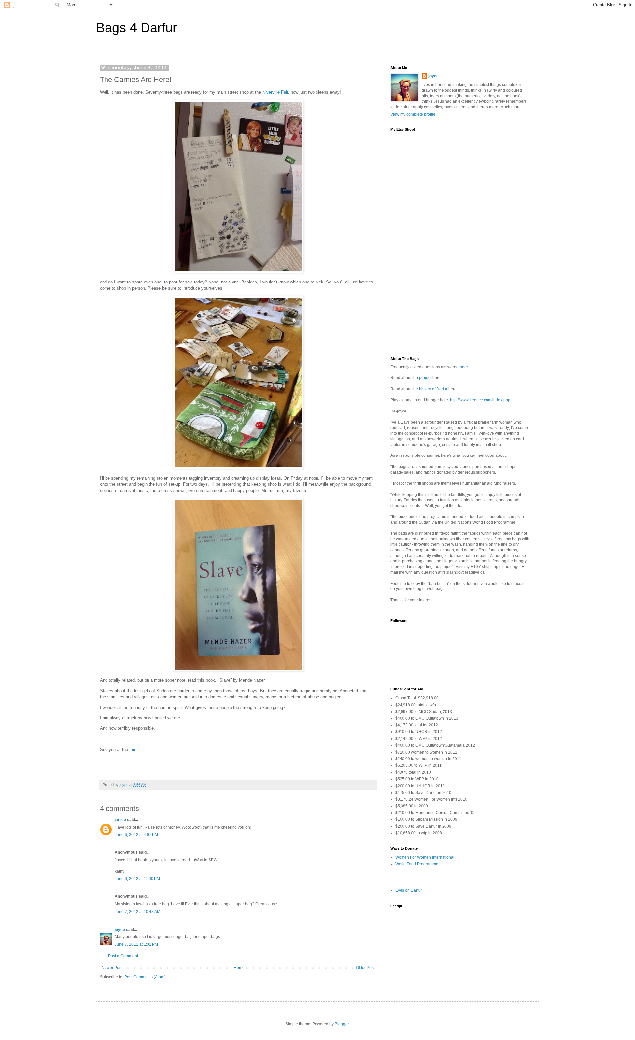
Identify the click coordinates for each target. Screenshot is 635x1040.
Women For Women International (424, 857)
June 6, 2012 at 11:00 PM (137, 878)
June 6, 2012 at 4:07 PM (136, 834)
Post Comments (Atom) (145, 977)
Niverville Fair (275, 92)
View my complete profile (412, 114)
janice (120, 819)
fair (132, 749)
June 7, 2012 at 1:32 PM (136, 944)
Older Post (365, 967)
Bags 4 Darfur (136, 28)
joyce (120, 929)
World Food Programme (416, 864)
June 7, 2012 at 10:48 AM (137, 911)
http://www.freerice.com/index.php (480, 400)
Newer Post (112, 967)
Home (239, 967)
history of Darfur (433, 389)
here (464, 367)
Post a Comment (123, 956)
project (425, 377)
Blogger (342, 1024)
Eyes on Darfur (408, 890)
